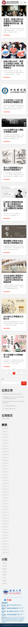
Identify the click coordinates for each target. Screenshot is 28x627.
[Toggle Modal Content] (21, 2)
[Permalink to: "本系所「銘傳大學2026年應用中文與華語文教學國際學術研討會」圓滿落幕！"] (14, 9)
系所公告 (5, 583)
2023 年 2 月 (5, 543)
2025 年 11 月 (6, 454)
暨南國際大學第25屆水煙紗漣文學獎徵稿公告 (13, 242)
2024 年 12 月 (6, 486)
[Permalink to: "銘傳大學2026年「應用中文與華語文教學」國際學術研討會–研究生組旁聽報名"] (14, 50)
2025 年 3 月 (5, 477)
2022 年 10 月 (6, 552)
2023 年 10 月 (6, 520)
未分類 (4, 577)
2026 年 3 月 (5, 443)
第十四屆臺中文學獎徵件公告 (13, 356)
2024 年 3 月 (5, 509)
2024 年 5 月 (5, 503)
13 (21, 373)
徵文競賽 (5, 571)
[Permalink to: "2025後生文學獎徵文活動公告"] (14, 306)
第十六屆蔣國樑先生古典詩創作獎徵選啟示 (13, 169)
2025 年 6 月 (5, 468)
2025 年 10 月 (6, 457)
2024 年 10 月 (6, 492)
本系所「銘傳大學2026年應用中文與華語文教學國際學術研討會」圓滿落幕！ (13, 22)
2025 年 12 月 (6, 451)
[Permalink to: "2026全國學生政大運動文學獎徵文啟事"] (14, 123)
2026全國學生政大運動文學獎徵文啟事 (13, 131)
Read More (6, 35)
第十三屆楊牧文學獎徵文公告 (9, 408)
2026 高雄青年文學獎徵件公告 (9, 405)
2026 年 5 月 (5, 437)
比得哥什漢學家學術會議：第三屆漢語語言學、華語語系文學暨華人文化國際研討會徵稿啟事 (13, 206)
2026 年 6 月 (5, 434)
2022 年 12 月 (6, 546)
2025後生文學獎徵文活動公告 (13, 317)
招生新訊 (5, 574)
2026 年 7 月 (5, 431)
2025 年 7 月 (5, 466)
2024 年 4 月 (5, 506)
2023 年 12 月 (6, 515)
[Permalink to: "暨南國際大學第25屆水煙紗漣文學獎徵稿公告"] (14, 231)
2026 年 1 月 (5, 448)
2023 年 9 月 (5, 523)
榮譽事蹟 (5, 580)
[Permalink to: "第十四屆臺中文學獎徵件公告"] (14, 343)
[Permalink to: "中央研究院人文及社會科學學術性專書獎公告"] (14, 90)
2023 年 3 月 (5, 541)
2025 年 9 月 (5, 460)
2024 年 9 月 (5, 494)
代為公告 (5, 563)
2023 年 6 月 (5, 532)
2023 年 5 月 (5, 535)
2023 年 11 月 (6, 518)
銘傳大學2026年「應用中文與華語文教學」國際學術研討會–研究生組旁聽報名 (13, 64)
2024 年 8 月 (5, 497)
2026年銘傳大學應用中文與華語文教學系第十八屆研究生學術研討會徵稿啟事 (13, 279)
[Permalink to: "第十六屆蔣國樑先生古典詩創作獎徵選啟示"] (14, 156)
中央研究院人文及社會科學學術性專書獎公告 (13, 101)
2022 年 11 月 (6, 549)
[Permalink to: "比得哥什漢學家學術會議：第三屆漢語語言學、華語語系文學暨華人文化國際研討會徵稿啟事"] (14, 192)
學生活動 (5, 566)
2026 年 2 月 (5, 445)
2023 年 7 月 (5, 529)
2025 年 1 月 (5, 483)
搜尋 (3, 379)
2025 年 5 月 (5, 471)
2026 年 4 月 (5, 440)
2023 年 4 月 (5, 538)
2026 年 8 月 (5, 428)
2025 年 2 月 (5, 480)
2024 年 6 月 (5, 500)
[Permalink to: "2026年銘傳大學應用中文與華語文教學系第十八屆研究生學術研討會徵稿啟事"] (14, 266)
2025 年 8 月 (5, 463)
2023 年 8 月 (5, 526)
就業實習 (5, 568)
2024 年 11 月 (6, 489)
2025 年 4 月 (5, 474)
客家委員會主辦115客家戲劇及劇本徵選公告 (12, 394)
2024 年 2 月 (5, 512)
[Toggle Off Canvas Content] (25, 2)
